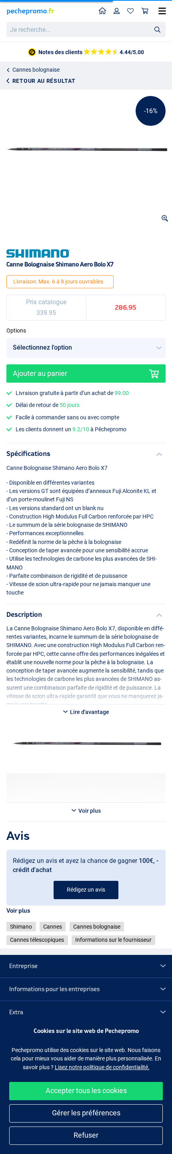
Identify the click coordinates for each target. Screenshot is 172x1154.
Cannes (52, 926)
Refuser (86, 1135)
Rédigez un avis (86, 889)
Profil (117, 11)
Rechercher (157, 29)
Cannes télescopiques (37, 940)
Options (16, 330)
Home (102, 11)
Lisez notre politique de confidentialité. (102, 1067)
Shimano (21, 926)
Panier (145, 11)
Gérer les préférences (86, 1113)
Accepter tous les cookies (86, 1090)
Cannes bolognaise (36, 70)
